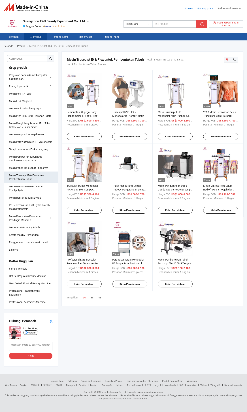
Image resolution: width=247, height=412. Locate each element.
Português (107, 385)
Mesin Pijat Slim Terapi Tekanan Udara (30, 116)
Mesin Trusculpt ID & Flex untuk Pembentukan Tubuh (26, 177)
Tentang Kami (60, 36)
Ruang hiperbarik (18, 86)
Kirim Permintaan (84, 136)
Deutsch (94, 385)
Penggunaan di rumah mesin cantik (29, 242)
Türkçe (203, 385)
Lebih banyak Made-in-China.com (142, 381)
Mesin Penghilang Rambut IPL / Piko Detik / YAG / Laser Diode (29, 125)
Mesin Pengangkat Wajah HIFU (26, 134)
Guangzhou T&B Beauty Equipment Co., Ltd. (54, 21)
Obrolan (32, 332)
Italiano (119, 385)
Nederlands (170, 385)
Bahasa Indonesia (233, 385)
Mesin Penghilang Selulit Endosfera (28, 168)
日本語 (59, 385)
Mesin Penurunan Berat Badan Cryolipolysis (26, 188)
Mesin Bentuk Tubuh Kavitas (25, 197)
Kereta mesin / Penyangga (24, 235)
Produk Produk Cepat (172, 381)
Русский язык (134, 385)
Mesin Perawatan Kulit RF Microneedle (30, 142)
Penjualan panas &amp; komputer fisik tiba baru (28, 77)
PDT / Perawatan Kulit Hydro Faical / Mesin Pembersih (29, 207)
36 (92, 297)
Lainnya (13, 249)
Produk (37, 36)
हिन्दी (182, 385)
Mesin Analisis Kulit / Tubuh (24, 227)
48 (99, 297)
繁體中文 (47, 385)
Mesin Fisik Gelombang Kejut (25, 108)
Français (70, 385)
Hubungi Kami (111, 36)
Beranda (14, 36)
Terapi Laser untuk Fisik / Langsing (28, 149)
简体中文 (35, 385)
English (23, 385)
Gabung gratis (205, 8)
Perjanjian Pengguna (91, 381)
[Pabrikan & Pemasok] (27, 7)
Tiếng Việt (215, 385)
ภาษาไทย (192, 385)
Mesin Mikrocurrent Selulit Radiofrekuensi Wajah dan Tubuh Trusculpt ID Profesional (220, 189)
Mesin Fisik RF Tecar (20, 93)
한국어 (147, 385)
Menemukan (86, 36)
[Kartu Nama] (51, 321)
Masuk (189, 8)
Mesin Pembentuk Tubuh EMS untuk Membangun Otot (25, 158)
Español (82, 385)
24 (84, 297)
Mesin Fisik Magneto (20, 101)
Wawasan (192, 381)
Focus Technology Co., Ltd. (113, 392)
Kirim (31, 355)
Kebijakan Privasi (113, 381)
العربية (158, 385)
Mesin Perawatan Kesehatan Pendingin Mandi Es (25, 218)
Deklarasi (72, 381)
